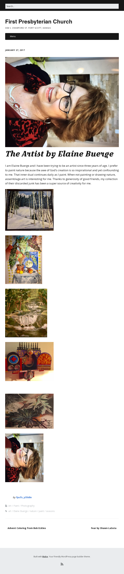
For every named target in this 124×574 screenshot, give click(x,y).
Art (9, 505)
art (9, 511)
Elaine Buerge (20, 511)
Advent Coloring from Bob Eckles (27, 528)
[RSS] (62, 564)
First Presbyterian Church (38, 21)
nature (33, 511)
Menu (13, 36)
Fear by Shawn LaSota (103, 528)
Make (45, 556)
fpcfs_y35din (24, 497)
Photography (28, 505)
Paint (16, 505)
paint (41, 511)
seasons (50, 511)
